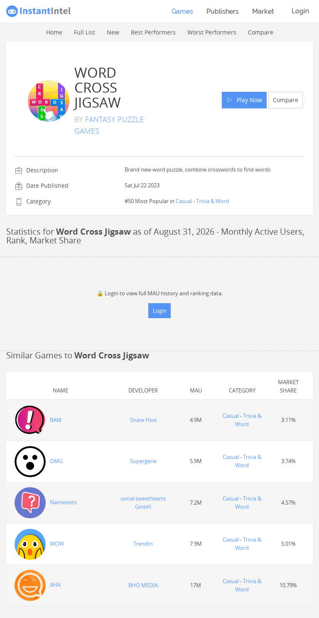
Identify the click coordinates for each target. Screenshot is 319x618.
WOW (57, 543)
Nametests (63, 502)
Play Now (247, 100)
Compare (285, 100)
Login (300, 11)
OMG (56, 461)
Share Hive (143, 420)
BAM (55, 420)
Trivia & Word (212, 201)
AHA (55, 585)
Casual (184, 201)
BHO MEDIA (143, 585)
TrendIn (143, 543)
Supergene (143, 461)
